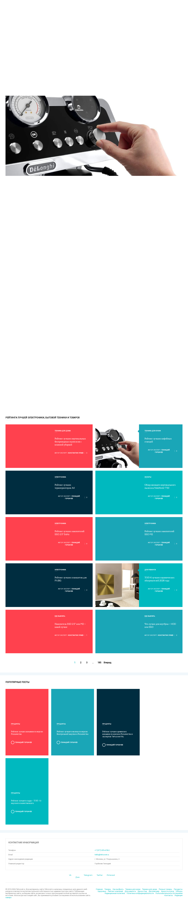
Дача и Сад (142, 891)
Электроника (60, 477)
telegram (88, 875)
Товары (107, 889)
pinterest (111, 875)
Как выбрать (60, 616)
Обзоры (148, 477)
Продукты (15, 724)
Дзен (77, 877)
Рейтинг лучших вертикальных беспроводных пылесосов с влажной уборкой (70, 441)
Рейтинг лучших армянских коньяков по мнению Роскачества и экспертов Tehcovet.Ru (117, 734)
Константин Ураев (75, 453)
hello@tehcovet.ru (102, 855)
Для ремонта (150, 570)
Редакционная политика (115, 893)
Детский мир (154, 891)
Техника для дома (63, 431)
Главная (99, 889)
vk (70, 875)
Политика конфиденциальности (140, 893)
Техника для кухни (153, 431)
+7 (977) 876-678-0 (102, 850)
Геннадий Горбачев (23, 742)
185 (99, 662)
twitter (100, 875)
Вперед (107, 662)
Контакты (168, 895)
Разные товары (165, 889)
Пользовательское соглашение (169, 893)
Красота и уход (167, 891)
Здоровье (102, 891)
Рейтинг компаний (115, 891)
